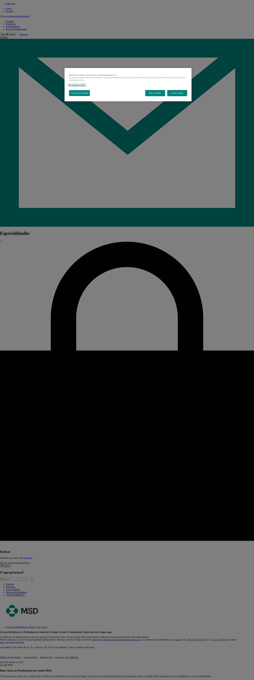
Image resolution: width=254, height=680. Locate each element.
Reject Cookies (155, 93)
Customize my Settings (79, 93)
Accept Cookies (177, 93)
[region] (128, 84)
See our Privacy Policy (77, 85)
